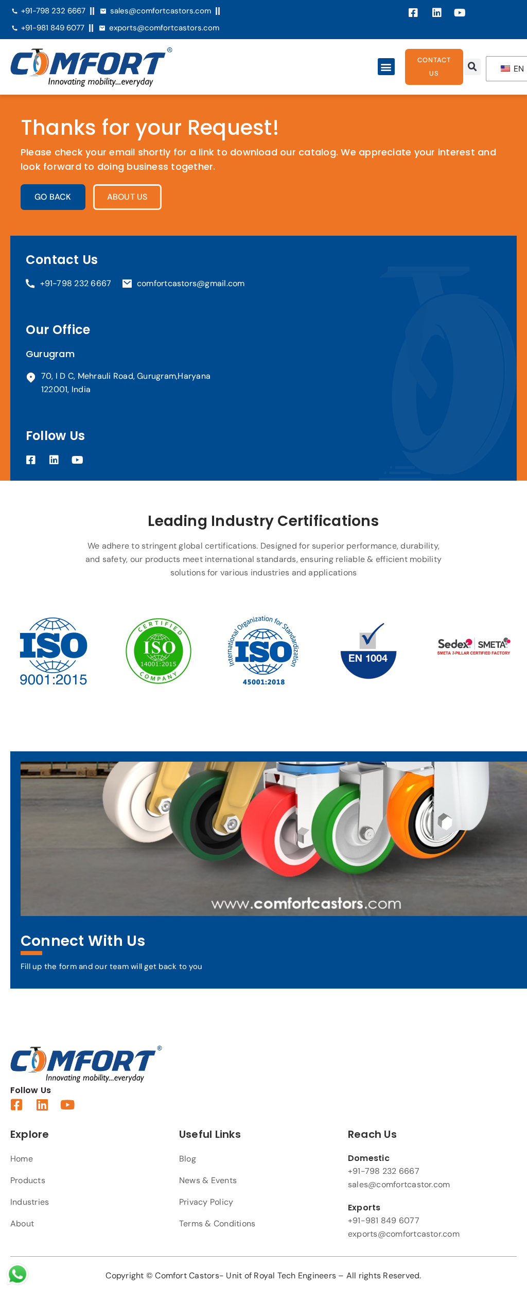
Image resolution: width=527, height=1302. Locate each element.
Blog (187, 1158)
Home (21, 1158)
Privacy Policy (206, 1202)
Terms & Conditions (217, 1223)
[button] (386, 66)
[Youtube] (460, 13)
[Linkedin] (437, 13)
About (22, 1223)
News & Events (208, 1180)
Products (27, 1180)
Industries (29, 1202)
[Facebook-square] (413, 13)
